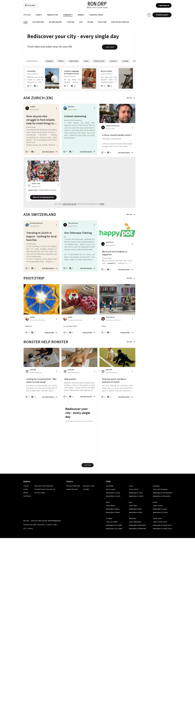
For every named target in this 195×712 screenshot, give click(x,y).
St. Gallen (109, 518)
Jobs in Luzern (158, 506)
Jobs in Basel (110, 506)
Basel (108, 502)
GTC (24, 528)
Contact (49, 525)
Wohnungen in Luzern (160, 509)
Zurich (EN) (109, 486)
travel (86, 61)
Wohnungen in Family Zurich (162, 525)
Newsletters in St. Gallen (114, 529)
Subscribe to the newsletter (43, 486)
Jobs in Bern (133, 506)
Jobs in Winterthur (135, 522)
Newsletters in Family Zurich (162, 529)
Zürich (131, 486)
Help (55, 525)
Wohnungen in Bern (135, 509)
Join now (110, 47)
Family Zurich (157, 518)
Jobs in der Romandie (160, 489)
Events (39, 15)
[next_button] (133, 78)
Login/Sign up (163, 5)
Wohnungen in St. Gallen (114, 525)
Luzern (155, 502)
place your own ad (69, 204)
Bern (130, 502)
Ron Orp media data (73, 486)
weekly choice (33, 190)
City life (26, 15)
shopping (49, 61)
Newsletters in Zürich (136, 496)
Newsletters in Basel (113, 512)
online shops (74, 61)
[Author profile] (65, 108)
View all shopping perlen (43, 197)
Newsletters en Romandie (161, 496)
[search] (149, 15)
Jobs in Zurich (110, 489)
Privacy (30, 528)
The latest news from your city (44, 489)
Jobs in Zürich (133, 489)
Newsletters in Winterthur (137, 529)
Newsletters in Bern (135, 512)
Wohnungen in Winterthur (137, 525)
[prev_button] (25, 78)
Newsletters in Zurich (113, 496)
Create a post (162, 15)
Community (68, 15)
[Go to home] (97, 4)
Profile (102, 204)
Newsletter (52, 15)
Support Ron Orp (72, 489)
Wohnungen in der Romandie (162, 493)
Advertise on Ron (89, 486)
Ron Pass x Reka (96, 15)
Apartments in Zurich (113, 493)
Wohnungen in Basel (112, 509)
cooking (125, 61)
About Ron (41, 525)
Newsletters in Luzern (160, 512)
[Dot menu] (56, 108)
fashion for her (99, 61)
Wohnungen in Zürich (136, 493)
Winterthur (132, 518)
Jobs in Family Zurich (160, 522)
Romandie (156, 486)
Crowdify (86, 489)
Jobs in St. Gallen (111, 522)
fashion (60, 61)
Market (81, 15)
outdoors (113, 61)
